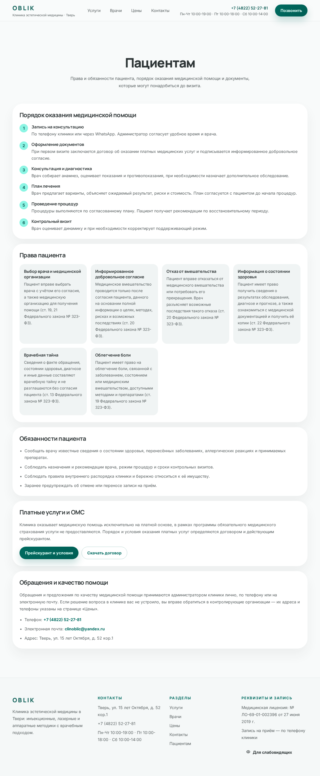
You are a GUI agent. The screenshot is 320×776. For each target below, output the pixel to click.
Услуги (94, 10)
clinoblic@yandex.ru (85, 628)
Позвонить (291, 10)
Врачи (116, 10)
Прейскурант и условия (49, 552)
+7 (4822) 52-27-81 (249, 8)
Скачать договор (104, 552)
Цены (136, 10)
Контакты (160, 10)
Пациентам (180, 743)
